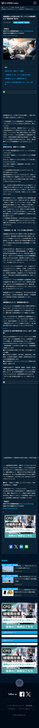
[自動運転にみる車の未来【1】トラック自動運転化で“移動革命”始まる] (21, 547)
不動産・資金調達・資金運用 (21, 22)
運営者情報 (29, 705)
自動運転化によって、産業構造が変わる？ (16, 78)
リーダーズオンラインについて (15, 705)
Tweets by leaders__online (10, 644)
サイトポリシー (12, 709)
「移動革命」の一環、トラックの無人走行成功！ (18, 75)
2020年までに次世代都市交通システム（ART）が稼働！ (19, 83)
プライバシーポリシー (25, 709)
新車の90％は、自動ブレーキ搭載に (14, 71)
